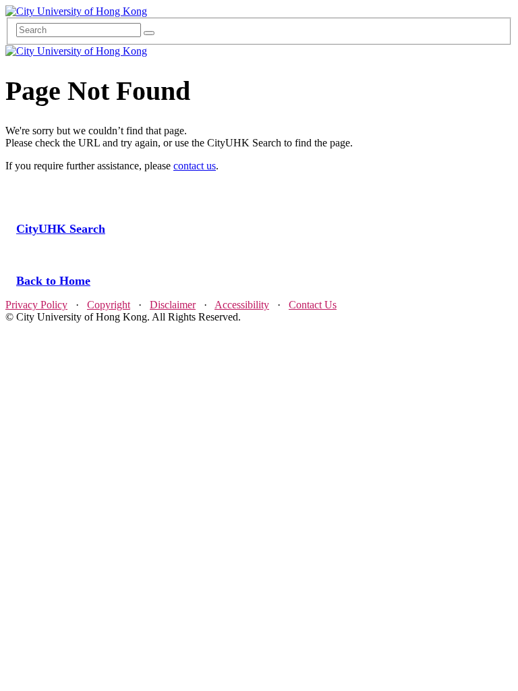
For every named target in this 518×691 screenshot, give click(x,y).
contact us (194, 165)
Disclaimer (173, 304)
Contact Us (313, 304)
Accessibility (241, 304)
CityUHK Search (60, 229)
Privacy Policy (36, 304)
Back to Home (53, 280)
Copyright (108, 304)
